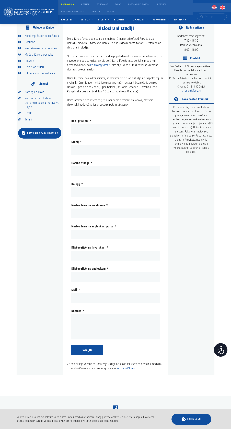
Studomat (102, 4)
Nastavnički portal (139, 4)
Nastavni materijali (72, 11)
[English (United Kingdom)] (222, 7)
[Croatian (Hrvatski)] (214, 7)
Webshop (162, 4)
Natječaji (180, 19)
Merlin (110, 11)
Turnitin (95, 11)
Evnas (118, 4)
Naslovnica (67, 4)
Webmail (85, 4)
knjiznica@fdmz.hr (100, 65)
